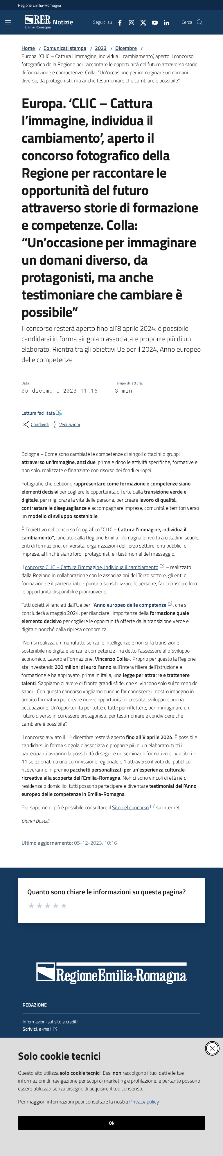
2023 (101, 48)
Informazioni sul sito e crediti (50, 1021)
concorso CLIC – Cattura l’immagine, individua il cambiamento (91, 567)
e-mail (45, 1028)
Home (28, 48)
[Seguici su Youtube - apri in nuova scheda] (152, 22)
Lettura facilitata (38, 412)
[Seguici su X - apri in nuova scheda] (141, 22)
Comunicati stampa (65, 48)
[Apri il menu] (8, 22)
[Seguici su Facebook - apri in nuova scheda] (117, 22)
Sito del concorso (130, 807)
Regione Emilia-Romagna (39, 5)
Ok (111, 1122)
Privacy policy (144, 1102)
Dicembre (126, 48)
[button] (200, 22)
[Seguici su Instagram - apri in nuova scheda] (129, 22)
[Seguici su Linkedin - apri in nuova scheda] (164, 22)
